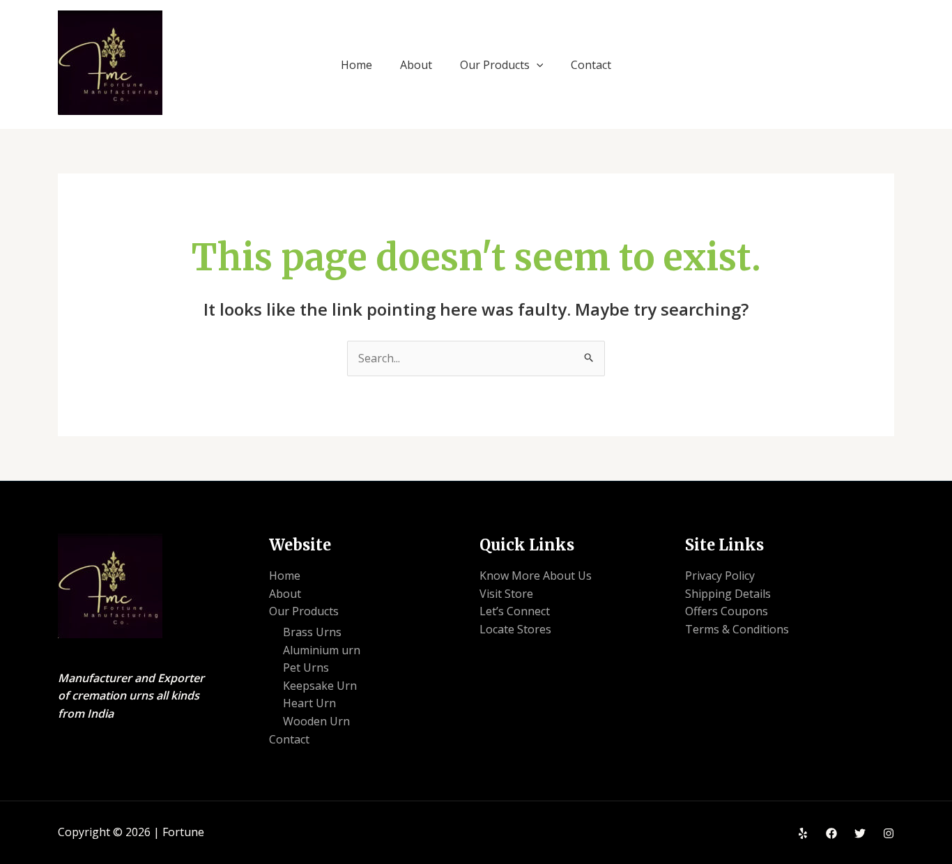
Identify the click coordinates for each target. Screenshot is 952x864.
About (416, 64)
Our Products (495, 64)
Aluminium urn (321, 650)
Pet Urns (306, 667)
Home (356, 64)
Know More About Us (535, 575)
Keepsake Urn (320, 685)
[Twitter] (860, 833)
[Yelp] (802, 833)
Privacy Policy (720, 575)
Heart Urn (309, 703)
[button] (537, 64)
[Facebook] (831, 833)
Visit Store (506, 593)
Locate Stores (515, 629)
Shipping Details (728, 593)
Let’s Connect (514, 611)
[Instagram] (888, 833)
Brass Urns (312, 632)
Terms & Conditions (737, 629)
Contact (591, 64)
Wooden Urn (316, 721)
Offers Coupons (726, 611)
